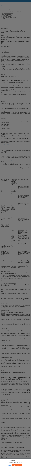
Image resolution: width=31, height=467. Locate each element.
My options (9, 465)
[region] (15, 463)
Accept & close (17, 465)
